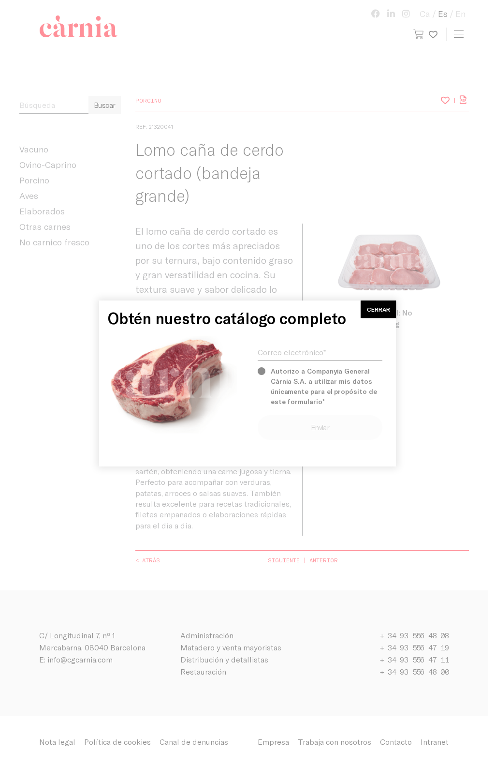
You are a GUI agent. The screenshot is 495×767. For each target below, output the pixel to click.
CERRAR (378, 309)
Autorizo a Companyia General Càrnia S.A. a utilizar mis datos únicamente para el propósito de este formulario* (324, 386)
